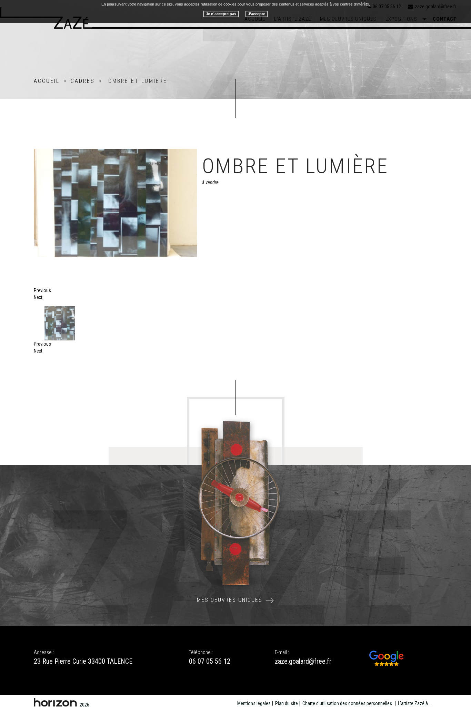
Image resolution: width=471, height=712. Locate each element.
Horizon (55, 702)
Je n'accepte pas (221, 14)
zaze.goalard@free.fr (303, 661)
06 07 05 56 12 (209, 661)
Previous (42, 290)
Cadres (83, 81)
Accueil (47, 81)
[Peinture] (37, 152)
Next (38, 297)
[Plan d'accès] (386, 658)
